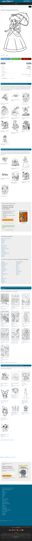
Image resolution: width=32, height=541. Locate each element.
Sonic (17, 269)
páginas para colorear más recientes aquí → (10, 362)
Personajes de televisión (5, 248)
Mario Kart (2, 279)
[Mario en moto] (5, 102)
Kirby (2, 277)
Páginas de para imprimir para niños (9, 457)
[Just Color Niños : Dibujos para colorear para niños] (8, 1)
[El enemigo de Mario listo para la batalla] (26, 129)
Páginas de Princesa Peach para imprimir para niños (20, 149)
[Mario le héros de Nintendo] (5, 129)
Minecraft (2, 280)
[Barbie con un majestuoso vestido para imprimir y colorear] (26, 399)
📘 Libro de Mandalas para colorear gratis (6, 520)
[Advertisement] (16, 448)
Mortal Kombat (3, 281)
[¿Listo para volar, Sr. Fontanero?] (15, 131)
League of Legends (4, 278)
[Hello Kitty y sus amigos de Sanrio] (5, 382)
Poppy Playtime (18, 262)
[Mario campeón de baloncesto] (5, 116)
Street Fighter (18, 270)
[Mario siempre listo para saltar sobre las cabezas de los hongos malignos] (26, 116)
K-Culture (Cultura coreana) (5, 253)
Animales (3, 494)
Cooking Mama (3, 270)
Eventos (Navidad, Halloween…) (7, 489)
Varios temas (3, 240)
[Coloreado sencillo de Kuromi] (5, 399)
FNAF (2, 272)
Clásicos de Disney (4, 245)
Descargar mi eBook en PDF (8, 219)
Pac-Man (2, 282)
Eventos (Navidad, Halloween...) (6, 238)
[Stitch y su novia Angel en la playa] (15, 382)
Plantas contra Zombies (19, 261)
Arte (1, 244)
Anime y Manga (4, 508)
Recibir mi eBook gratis (7, 475)
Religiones (2, 256)
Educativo (3, 495)
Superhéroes (4, 506)
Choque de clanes (4, 269)
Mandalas (2, 239)
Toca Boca (17, 272)
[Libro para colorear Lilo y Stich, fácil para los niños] (5, 433)
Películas (2, 249)
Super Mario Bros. (15, 9)
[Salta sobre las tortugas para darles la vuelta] (5, 142)
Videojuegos (3, 255)
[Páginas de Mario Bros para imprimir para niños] (1, 457)
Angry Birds (3, 262)
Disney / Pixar (3, 246)
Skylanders (17, 268)
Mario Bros (29, 66)
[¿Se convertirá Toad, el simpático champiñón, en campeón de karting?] (15, 98)
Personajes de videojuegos (8, 9)
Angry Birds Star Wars (4, 263)
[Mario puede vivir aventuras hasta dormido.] (15, 116)
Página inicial (2, 9)
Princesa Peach (28, 68)
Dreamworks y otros (4, 247)
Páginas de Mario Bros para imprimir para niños (19, 83)
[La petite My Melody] (5, 416)
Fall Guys (2, 271)
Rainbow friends (18, 263)
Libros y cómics (3, 254)
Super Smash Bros (19, 271)
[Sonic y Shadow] (26, 382)
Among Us (2, 261)
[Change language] (31, 1)
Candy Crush (3, 268)
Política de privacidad (7, 478)
